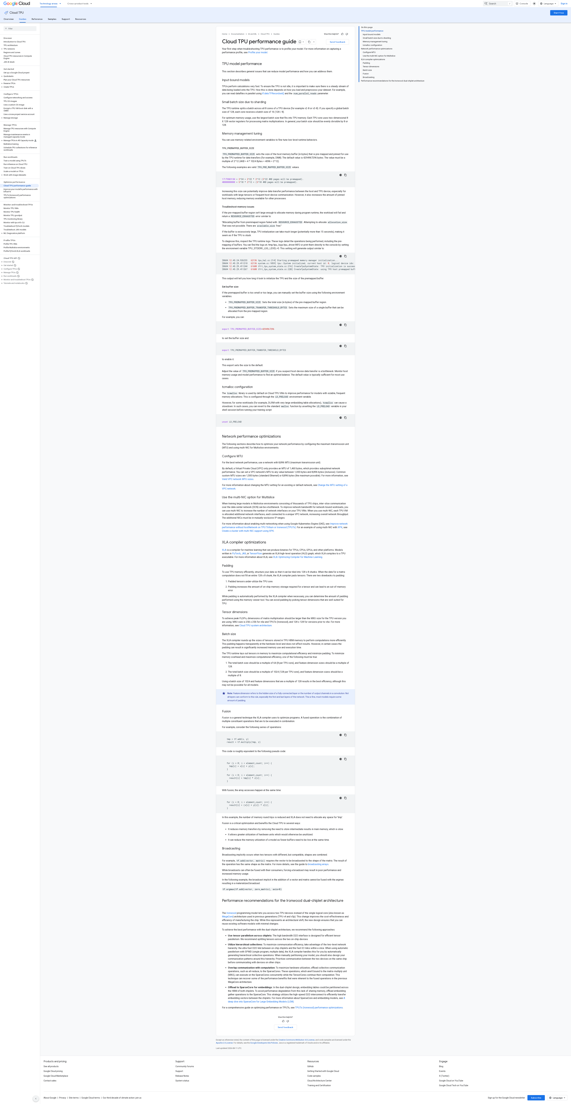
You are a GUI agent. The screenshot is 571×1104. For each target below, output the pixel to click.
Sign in (564, 3)
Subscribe (536, 1097)
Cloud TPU (17, 13)
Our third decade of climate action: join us (122, 1098)
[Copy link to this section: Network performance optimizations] (284, 436)
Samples (52, 19)
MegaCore (227, 916)
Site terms (74, 1098)
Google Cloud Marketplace (56, 1076)
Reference (37, 19)
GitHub (310, 1066)
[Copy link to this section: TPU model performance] (265, 64)
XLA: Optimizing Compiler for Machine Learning (297, 557)
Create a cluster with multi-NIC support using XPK (248, 530)
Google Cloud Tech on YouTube (453, 1085)
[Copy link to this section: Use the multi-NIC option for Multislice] (277, 497)
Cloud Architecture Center (319, 1080)
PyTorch (236, 553)
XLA (224, 550)
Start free (559, 12)
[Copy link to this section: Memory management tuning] (265, 134)
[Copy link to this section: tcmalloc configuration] (256, 387)
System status (182, 1080)
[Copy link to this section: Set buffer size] (241, 287)
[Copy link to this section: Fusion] (234, 711)
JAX (244, 553)
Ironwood (231, 913)
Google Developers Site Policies (264, 1043)
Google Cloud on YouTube (451, 1080)
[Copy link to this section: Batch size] (239, 634)
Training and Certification (319, 1085)
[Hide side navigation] (36, 1099)
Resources (80, 19)
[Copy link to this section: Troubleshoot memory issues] (257, 207)
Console (524, 3)
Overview (9, 19)
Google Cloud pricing (53, 1071)
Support (66, 19)
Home (224, 34)
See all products (51, 1066)
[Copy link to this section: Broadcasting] (243, 848)
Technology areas (49, 3)
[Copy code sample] (345, 175)
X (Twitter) (444, 1076)
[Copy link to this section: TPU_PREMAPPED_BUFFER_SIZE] (257, 148)
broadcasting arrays (318, 864)
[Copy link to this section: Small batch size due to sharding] (269, 102)
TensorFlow (256, 553)
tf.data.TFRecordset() (273, 93)
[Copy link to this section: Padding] (236, 566)
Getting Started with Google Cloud (323, 1071)
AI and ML (252, 34)
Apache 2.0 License (224, 1043)
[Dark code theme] (340, 175)
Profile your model (257, 52)
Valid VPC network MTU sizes (237, 479)
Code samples (314, 1076)
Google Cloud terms (90, 1098)
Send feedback (337, 42)
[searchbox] (20, 28)
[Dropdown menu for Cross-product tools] (92, 3)
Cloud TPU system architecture (255, 625)
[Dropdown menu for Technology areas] (61, 3)
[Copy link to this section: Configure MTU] (246, 456)
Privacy (62, 1098)
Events (442, 1071)
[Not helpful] (347, 34)
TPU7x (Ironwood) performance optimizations (319, 1007)
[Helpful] (342, 34)
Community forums (184, 1066)
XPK (340, 527)
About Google (50, 1098)
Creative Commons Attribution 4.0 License (296, 1040)
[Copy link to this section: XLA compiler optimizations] (269, 542)
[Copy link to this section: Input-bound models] (253, 80)
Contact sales (50, 1080)
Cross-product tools (77, 3)
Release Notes (182, 1076)
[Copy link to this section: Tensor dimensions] (251, 612)
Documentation (237, 34)
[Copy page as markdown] (309, 41)
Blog (441, 1066)
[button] (19, 49)
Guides (22, 19)
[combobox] (498, 3)
